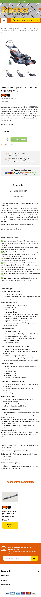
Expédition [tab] (19, 196)
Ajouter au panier (18, 139)
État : (3, 102)
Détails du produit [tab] (18, 190)
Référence (4, 99)
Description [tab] (18, 185)
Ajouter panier (10, 525)
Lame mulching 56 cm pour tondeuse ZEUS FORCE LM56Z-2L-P (9, 513)
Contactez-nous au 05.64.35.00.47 (26, 20)
